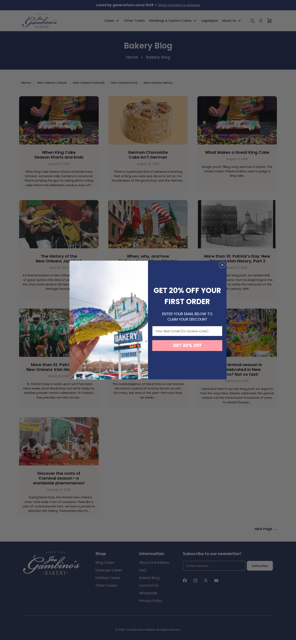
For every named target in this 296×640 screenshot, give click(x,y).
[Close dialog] (222, 265)
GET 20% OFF (187, 345)
